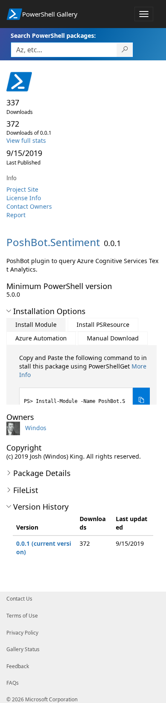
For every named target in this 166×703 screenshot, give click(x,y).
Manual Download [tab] (113, 338)
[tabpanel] (84, 383)
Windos (35, 428)
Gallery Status (23, 649)
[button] (8, 311)
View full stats (26, 140)
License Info (23, 198)
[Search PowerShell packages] (125, 49)
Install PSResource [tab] (103, 324)
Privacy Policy (22, 632)
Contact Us (19, 598)
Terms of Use (22, 615)
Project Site (22, 189)
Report (16, 215)
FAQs (12, 682)
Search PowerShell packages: (53, 35)
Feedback (17, 666)
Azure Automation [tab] (41, 338)
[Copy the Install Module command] (141, 400)
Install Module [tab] (36, 324)
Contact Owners (29, 206)
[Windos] (14, 428)
